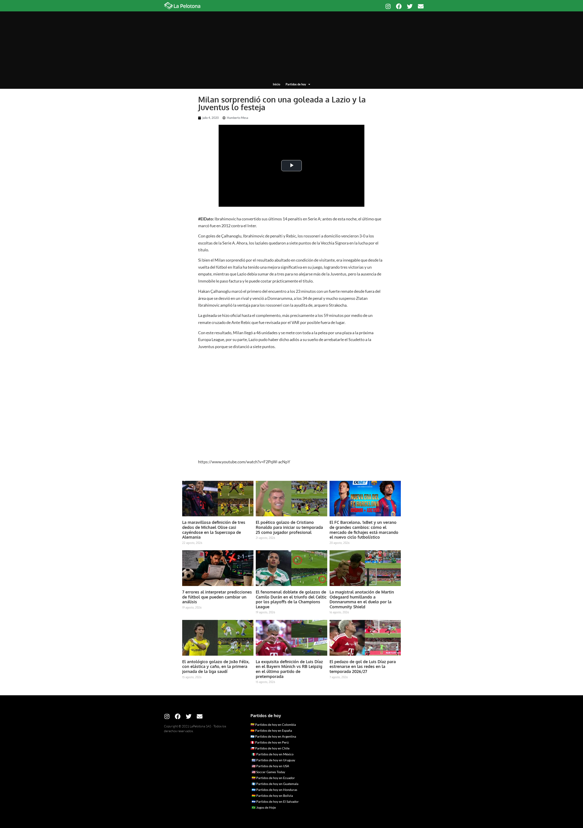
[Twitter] (410, 6)
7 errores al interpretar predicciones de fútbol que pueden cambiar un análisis (217, 596)
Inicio (276, 84)
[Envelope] (421, 6)
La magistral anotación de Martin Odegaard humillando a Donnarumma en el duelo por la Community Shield (362, 599)
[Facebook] (399, 6)
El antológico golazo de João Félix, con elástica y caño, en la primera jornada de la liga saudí (215, 666)
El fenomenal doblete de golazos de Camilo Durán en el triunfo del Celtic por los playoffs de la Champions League (291, 599)
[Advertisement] (291, 48)
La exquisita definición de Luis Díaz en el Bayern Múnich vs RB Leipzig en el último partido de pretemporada (289, 669)
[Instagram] (388, 6)
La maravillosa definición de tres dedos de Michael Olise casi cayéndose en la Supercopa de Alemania (213, 530)
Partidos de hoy (296, 84)
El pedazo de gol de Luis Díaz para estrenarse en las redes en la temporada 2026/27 (363, 666)
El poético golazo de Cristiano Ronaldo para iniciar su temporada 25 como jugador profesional (289, 527)
